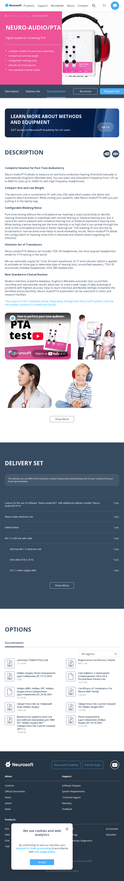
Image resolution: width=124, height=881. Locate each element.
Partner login (93, 765)
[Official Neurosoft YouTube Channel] (114, 765)
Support (43, 5)
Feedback (67, 809)
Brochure (85, 91)
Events (8, 803)
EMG (7, 834)
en (104, 5)
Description (12, 91)
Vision (8, 797)
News (8, 809)
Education (111, 834)
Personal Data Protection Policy (62, 871)
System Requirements (73, 791)
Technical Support (71, 797)
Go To (105, 127)
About (70, 5)
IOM (7, 840)
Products (29, 5)
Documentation (56, 91)
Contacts (83, 5)
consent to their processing (33, 848)
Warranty (67, 803)
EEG (7, 828)
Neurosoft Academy (66, 765)
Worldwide (57, 5)
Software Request (71, 785)
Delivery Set (33, 91)
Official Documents (15, 791)
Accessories (112, 828)
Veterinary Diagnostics (81, 840)
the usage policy (45, 851)
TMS (7, 846)
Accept (42, 862)
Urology (73, 834)
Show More (62, 419)
